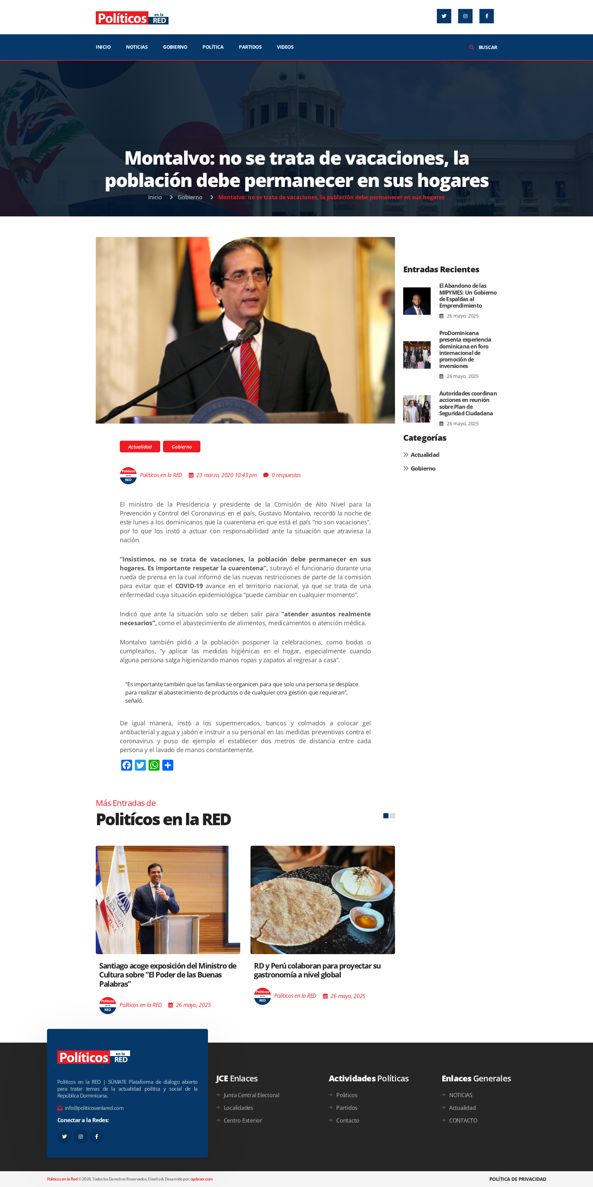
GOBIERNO (175, 47)
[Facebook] (486, 16)
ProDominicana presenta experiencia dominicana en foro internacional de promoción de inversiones (465, 349)
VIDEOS (285, 47)
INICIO (103, 47)
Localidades (238, 1108)
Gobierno (190, 197)
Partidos (347, 1108)
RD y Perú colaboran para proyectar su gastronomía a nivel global (317, 970)
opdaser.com (201, 1179)
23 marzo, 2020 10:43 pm (226, 475)
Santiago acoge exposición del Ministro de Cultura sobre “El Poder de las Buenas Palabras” (167, 974)
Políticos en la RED (161, 475)
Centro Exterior (243, 1120)
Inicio (155, 197)
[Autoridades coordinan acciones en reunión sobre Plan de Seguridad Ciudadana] (417, 408)
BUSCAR (487, 47)
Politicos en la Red (62, 1179)
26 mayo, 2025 (462, 315)
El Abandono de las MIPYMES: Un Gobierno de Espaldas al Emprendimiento (468, 295)
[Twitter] (444, 16)
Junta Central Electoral (251, 1095)
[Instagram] (465, 16)
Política (212, 47)
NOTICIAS (137, 47)
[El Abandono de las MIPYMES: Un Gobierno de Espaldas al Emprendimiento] (417, 301)
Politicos (347, 1095)
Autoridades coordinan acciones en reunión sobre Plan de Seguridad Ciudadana (468, 403)
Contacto (347, 1120)
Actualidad (140, 446)
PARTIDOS (250, 47)
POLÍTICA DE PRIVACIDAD (517, 1179)
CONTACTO (463, 1120)
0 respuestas (286, 475)
